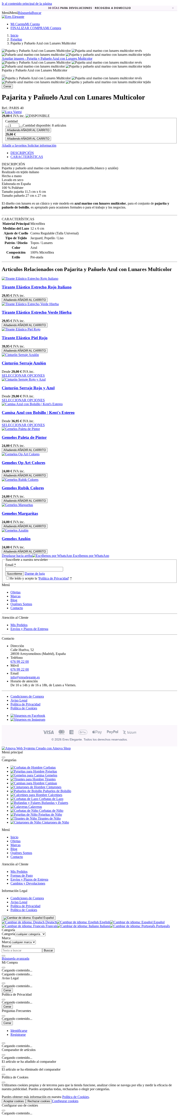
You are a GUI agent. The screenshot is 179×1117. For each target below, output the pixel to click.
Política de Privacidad (54, 578)
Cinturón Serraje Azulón (24, 363)
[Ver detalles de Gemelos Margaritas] (17, 505)
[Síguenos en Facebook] (27, 715)
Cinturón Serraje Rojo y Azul (28, 388)
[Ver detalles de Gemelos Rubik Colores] (20, 479)
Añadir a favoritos (14, 145)
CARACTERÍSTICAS (26, 157)
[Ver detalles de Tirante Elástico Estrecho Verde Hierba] (30, 304)
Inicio (14, 837)
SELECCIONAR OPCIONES (23, 375)
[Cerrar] (3, 75)
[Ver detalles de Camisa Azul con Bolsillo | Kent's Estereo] (32, 404)
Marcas (15, 596)
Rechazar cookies (39, 1101)
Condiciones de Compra (27, 696)
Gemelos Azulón (16, 538)
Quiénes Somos (21, 604)
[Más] (21, 126)
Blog (13, 600)
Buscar (48, 950)
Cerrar (7, 86)
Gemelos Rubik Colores (23, 488)
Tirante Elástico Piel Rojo (25, 338)
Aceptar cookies (13, 1101)
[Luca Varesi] (12, 112)
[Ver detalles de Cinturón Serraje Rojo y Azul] (24, 379)
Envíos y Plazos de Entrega (29, 629)
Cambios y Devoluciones (27, 883)
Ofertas (15, 592)
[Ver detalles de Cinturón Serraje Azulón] (20, 355)
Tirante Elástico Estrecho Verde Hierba (37, 312)
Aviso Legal (18, 700)
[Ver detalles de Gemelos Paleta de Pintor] (21, 429)
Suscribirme (14, 573)
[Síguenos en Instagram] (27, 719)
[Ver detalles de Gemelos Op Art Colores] (21, 454)
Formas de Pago (21, 875)
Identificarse (18, 1030)
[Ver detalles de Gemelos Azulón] (15, 530)
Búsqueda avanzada (15, 958)
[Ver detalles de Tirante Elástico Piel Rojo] (21, 329)
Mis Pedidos (19, 625)
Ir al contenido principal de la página (27, 3)
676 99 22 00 (19, 661)
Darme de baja (35, 573)
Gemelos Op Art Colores (23, 462)
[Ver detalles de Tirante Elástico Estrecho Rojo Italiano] (30, 278)
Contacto (16, 608)
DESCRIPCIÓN (22, 153)
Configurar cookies (65, 1101)
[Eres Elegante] (13, 17)
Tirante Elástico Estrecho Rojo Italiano (37, 287)
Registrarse (18, 1034)
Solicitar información (41, 145)
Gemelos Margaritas (20, 513)
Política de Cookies (23, 708)
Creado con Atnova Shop (53, 748)
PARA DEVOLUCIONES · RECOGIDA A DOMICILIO (89, 8)
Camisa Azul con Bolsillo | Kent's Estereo (38, 412)
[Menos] (7, 126)
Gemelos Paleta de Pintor (24, 437)
